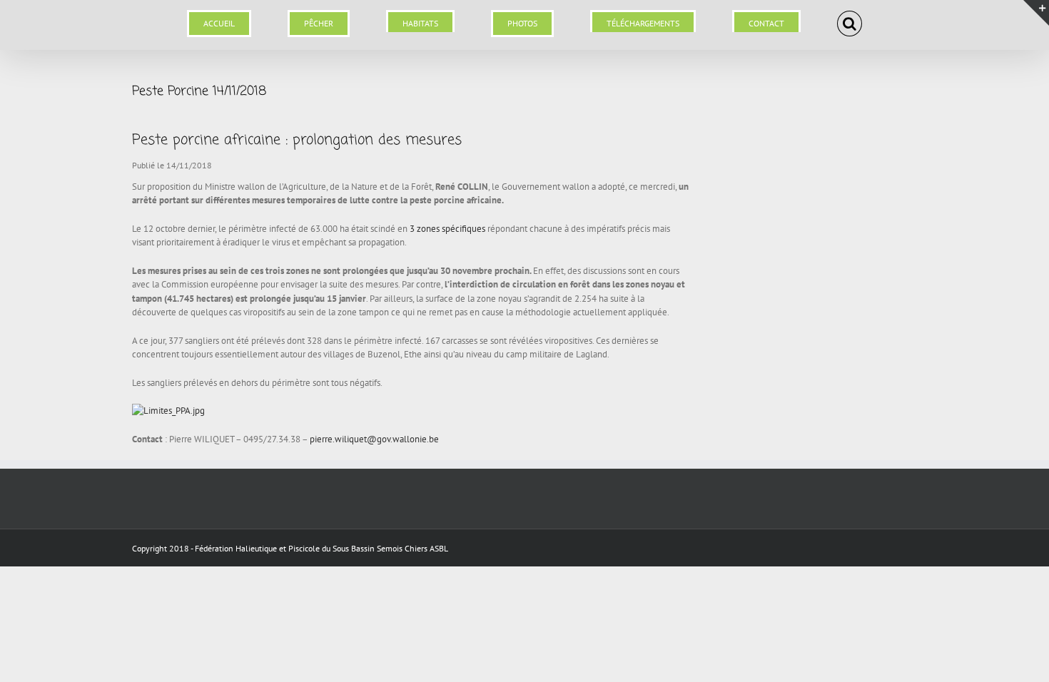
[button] (785, 16)
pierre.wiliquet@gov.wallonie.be (374, 439)
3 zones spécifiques (447, 229)
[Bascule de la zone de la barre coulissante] (1036, 13)
